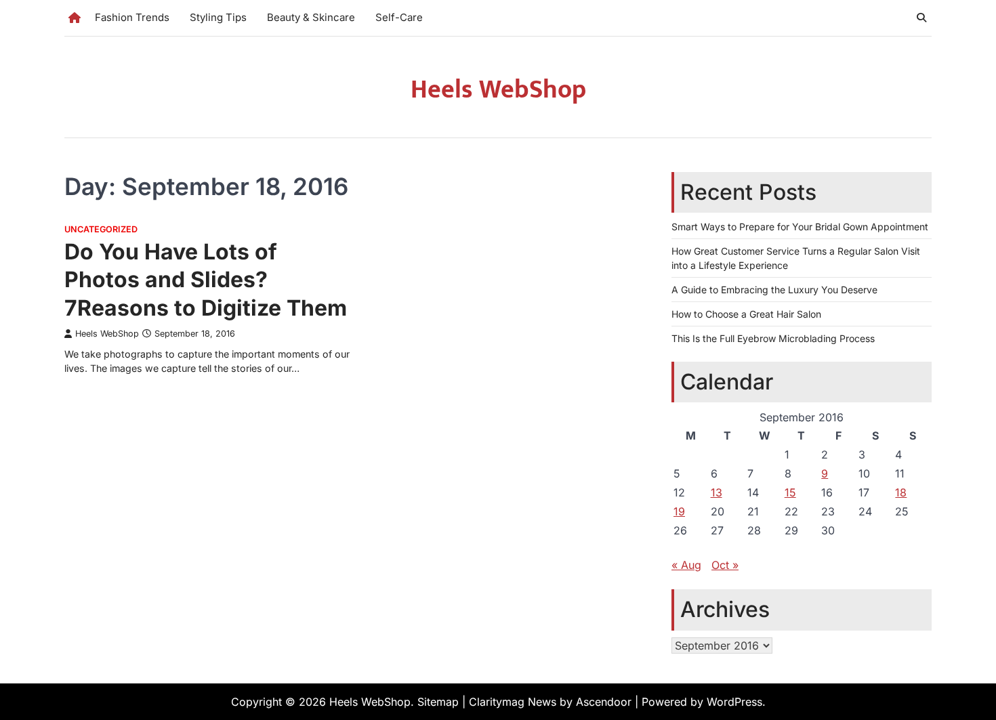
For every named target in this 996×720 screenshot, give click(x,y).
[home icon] (74, 17)
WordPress (734, 701)
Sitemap (438, 701)
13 (716, 492)
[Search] (921, 17)
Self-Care (399, 17)
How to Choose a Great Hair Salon (746, 314)
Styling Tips (218, 17)
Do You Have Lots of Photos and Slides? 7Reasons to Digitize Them (205, 279)
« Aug (686, 565)
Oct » (725, 565)
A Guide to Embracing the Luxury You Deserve (774, 289)
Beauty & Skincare (311, 17)
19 (679, 511)
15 (790, 492)
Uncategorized (101, 229)
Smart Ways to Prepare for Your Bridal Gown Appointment (799, 226)
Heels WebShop (498, 89)
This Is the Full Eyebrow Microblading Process (773, 338)
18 (901, 492)
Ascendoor (603, 701)
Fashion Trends (132, 17)
